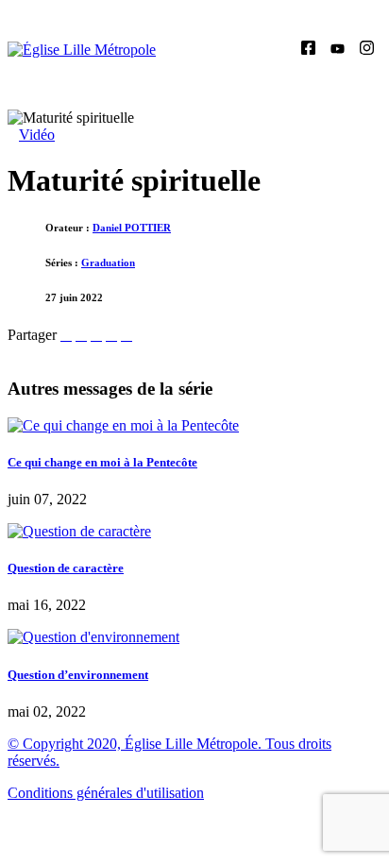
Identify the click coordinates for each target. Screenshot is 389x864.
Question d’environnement (78, 675)
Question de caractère (66, 568)
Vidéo (37, 135)
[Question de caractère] (79, 531)
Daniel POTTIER (132, 227)
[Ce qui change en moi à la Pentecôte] (123, 425)
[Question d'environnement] (93, 637)
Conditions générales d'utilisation (106, 793)
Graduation (108, 262)
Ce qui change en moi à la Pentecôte (102, 462)
